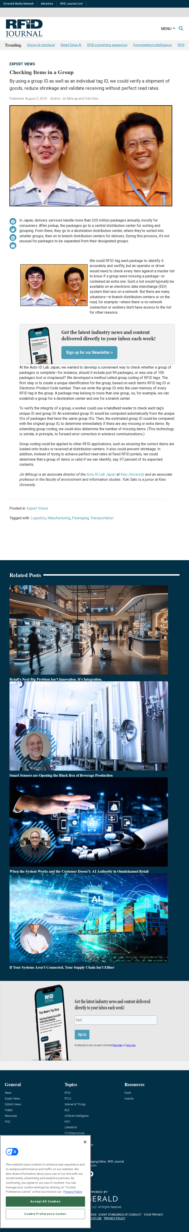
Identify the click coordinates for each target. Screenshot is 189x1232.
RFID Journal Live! (71, 3)
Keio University (132, 474)
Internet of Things (75, 1104)
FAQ (7, 1121)
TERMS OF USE (92, 1218)
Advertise (47, 3)
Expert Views (22, 64)
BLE (67, 1110)
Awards (129, 1098)
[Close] (85, 1142)
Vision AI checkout (41, 45)
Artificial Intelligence (77, 1116)
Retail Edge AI (71, 45)
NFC (67, 1121)
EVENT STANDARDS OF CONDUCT (120, 1214)
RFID (68, 1092)
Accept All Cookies (45, 1201)
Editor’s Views (13, 1104)
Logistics (38, 518)
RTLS (68, 1098)
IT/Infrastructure (74, 1133)
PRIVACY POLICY (114, 1218)
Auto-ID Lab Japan (101, 474)
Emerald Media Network (18, 3)
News (8, 1092)
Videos (9, 1110)
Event (127, 1092)
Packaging (80, 518)
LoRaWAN (71, 1127)
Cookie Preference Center (45, 1214)
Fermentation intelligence (152, 45)
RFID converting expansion (107, 45)
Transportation (101, 518)
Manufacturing (58, 518)
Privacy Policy (72, 1191)
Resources (11, 1116)
